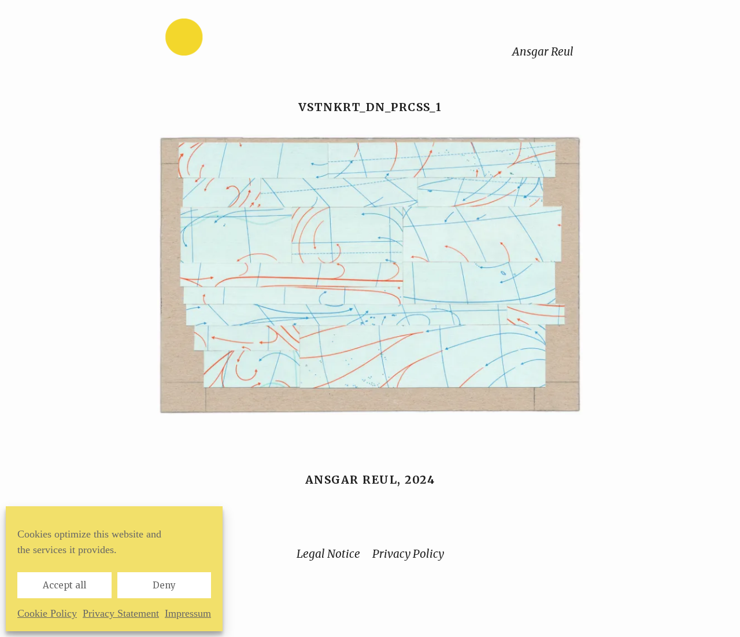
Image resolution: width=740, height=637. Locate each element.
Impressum (188, 613)
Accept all (64, 585)
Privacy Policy (408, 554)
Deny (164, 585)
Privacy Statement (121, 613)
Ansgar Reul (543, 51)
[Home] (220, 40)
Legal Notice (328, 554)
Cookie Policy (47, 613)
